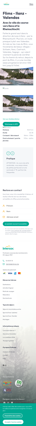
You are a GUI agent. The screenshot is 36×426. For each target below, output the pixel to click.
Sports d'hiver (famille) (10, 316)
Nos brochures (7, 298)
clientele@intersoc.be (12, 264)
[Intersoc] (6, 4)
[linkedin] (12, 402)
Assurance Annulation (9, 334)
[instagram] (8, 402)
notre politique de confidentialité (20, 230)
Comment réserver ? (9, 330)
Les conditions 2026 (9, 337)
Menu (31, 4)
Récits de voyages (8, 291)
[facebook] (4, 402)
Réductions (6, 295)
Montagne (6, 319)
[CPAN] (7, 383)
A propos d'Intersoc (9, 352)
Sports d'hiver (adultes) (10, 312)
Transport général (8, 341)
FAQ (4, 359)
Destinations (6, 284)
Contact (5, 355)
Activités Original (8, 288)
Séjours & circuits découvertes (12, 309)
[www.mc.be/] (19, 383)
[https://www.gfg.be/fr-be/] (7, 390)
